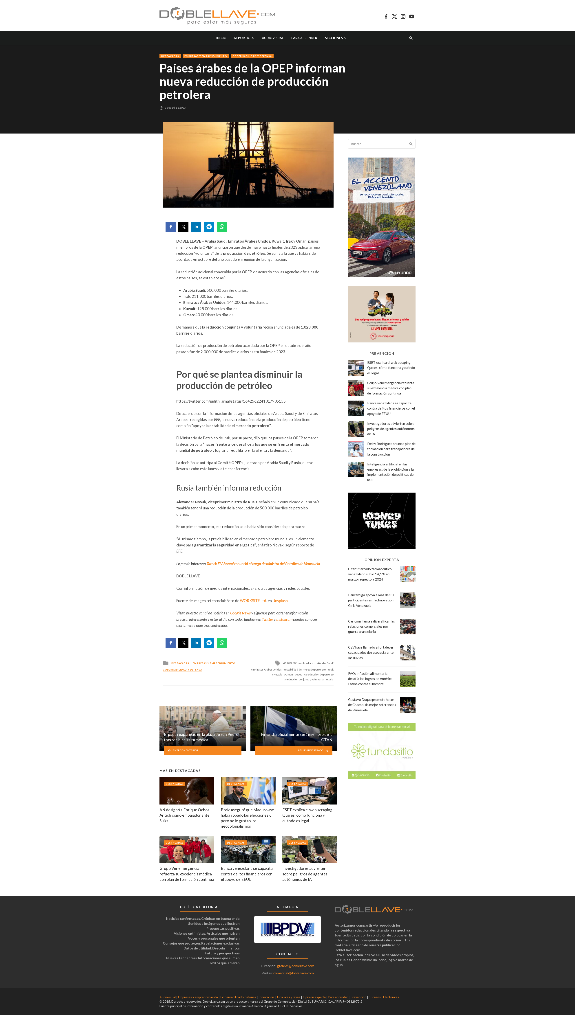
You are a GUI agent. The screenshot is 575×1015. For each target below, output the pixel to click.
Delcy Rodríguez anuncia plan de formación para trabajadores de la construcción (391, 449)
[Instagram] (403, 15)
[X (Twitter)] (394, 15)
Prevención (358, 997)
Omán (289, 674)
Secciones (334, 38)
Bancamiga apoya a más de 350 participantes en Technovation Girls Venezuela (371, 600)
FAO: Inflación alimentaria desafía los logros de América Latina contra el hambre (370, 678)
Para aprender (304, 38)
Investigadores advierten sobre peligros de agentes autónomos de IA (304, 874)
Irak (331, 669)
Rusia (330, 679)
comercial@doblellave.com (293, 973)
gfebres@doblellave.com (295, 966)
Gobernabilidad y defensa (252, 56)
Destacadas (170, 56)
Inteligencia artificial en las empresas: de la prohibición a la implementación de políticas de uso (390, 472)
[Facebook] (386, 15)
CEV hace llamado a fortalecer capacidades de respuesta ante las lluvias (371, 652)
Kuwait (278, 674)
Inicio (221, 38)
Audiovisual (272, 38)
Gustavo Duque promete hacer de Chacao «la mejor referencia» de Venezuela (372, 704)
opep (299, 674)
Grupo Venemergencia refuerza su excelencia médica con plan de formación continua (186, 874)
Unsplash (280, 600)
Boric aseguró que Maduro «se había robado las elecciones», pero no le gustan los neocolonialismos (247, 818)
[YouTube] (412, 15)
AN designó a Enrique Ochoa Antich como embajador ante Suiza (184, 815)
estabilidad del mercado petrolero (305, 669)
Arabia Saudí (326, 663)
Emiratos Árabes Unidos (267, 669)
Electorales (391, 997)
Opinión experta (314, 997)
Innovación (266, 997)
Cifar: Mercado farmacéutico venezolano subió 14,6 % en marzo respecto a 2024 (370, 574)
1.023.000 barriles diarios (300, 663)
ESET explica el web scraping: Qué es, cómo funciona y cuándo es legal (307, 815)
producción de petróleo (319, 674)
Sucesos (375, 997)
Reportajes (244, 38)
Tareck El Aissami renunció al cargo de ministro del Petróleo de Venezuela (263, 563)
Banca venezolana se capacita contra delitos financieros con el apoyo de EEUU (247, 874)
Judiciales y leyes (288, 997)
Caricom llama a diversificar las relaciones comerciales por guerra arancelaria (371, 626)
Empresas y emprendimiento (205, 56)
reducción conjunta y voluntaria (305, 679)
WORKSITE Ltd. (253, 600)
